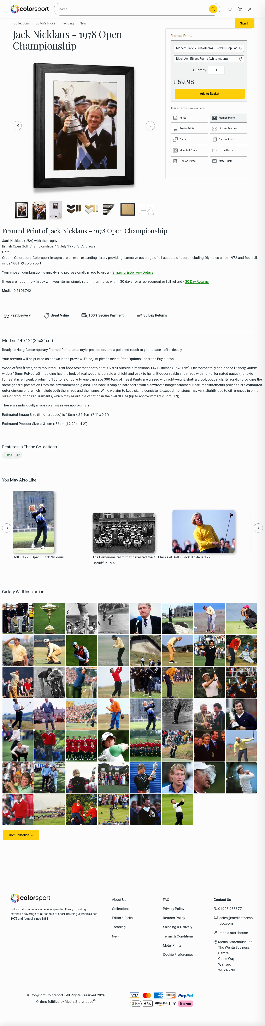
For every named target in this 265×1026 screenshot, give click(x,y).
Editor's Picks (45, 23)
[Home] (29, 9)
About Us (119, 899)
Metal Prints (172, 945)
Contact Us (222, 899)
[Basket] (240, 9)
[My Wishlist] (230, 9)
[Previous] (17, 125)
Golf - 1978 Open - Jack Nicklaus (38, 557)
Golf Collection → (21, 835)
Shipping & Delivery (177, 927)
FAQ (166, 899)
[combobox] (132, 9)
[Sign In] (249, 9)
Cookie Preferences (178, 954)
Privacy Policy (173, 909)
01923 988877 (230, 909)
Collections (21, 23)
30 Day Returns (197, 281)
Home (8, 454)
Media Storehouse (79, 1001)
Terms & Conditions (178, 936)
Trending (67, 23)
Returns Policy (174, 918)
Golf (17, 454)
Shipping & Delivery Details (132, 272)
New (83, 23)
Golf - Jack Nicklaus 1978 (192, 557)
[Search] (213, 9)
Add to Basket (209, 94)
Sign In (244, 23)
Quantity (199, 70)
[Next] (150, 125)
